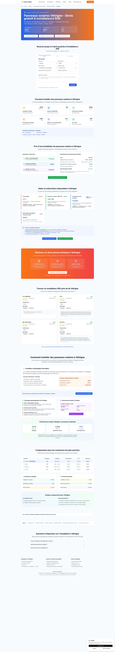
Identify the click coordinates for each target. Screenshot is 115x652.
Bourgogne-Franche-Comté (39, 6)
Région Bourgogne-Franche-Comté (70, 522)
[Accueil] (21, 6)
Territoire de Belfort (51, 6)
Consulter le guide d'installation (84, 393)
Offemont (27, 466)
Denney (26, 469)
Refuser (94, 648)
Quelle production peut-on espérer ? (39, 544)
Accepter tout (100, 645)
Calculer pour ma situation (76, 413)
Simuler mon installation (31, 36)
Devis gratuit (90, 1)
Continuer (72, 84)
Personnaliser (107, 648)
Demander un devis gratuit (46, 36)
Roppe (26, 464)
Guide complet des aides (50, 238)
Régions (30, 6)
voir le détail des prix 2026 (70, 172)
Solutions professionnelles (62, 36)
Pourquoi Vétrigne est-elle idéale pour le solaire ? (42, 541)
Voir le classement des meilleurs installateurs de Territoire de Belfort (56, 346)
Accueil (25, 6)
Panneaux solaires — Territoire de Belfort (53, 522)
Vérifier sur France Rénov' (64, 238)
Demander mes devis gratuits (57, 272)
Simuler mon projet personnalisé (58, 177)
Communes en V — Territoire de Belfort (36, 522)
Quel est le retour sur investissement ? (39, 547)
